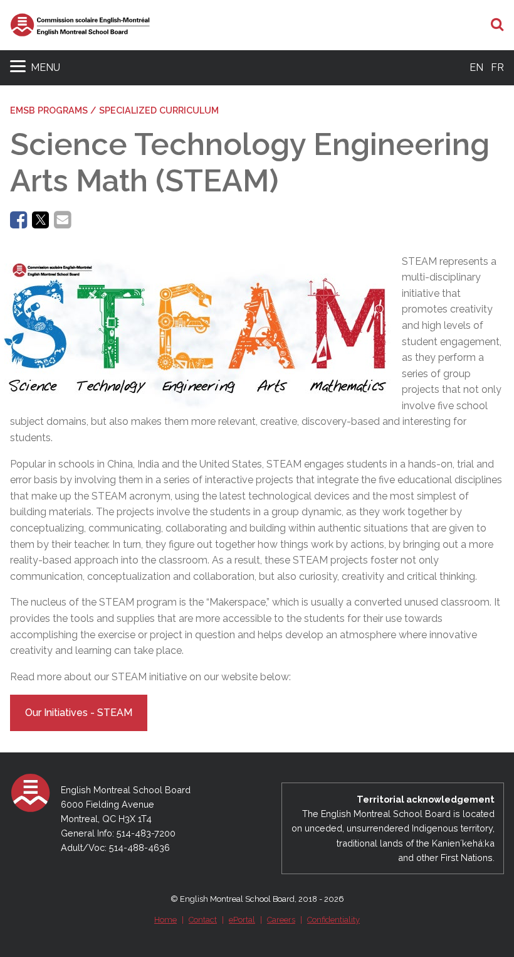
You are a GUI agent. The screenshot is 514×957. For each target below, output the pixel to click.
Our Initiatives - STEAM (78, 713)
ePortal (242, 919)
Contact (203, 919)
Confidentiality (333, 919)
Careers (281, 919)
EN (476, 67)
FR (497, 67)
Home (165, 919)
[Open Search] (497, 25)
